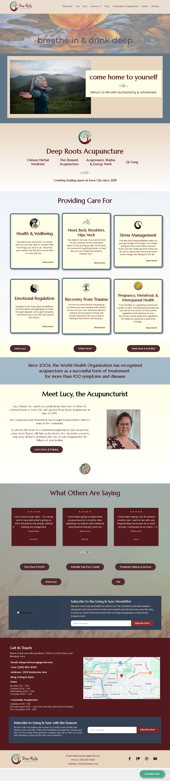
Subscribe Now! (142, 623)
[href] (121, 678)
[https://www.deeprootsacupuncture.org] (21, 6)
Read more (34, 531)
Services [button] (95, 6)
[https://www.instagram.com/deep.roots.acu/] (147, 758)
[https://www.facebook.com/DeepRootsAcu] (130, 758)
